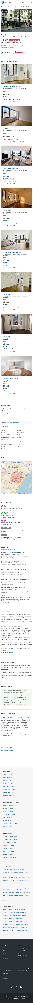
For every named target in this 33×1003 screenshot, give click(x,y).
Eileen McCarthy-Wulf (9, 99)
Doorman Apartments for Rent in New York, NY (14, 912)
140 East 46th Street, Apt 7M (11, 86)
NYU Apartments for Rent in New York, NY (13, 869)
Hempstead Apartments (9, 814)
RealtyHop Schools (6, 597)
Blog (19, 953)
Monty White (7, 181)
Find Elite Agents (22, 948)
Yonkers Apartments (8, 777)
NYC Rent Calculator (23, 956)
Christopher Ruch (8, 307)
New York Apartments (8, 774)
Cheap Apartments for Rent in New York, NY (14, 909)
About (4, 948)
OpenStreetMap (28, 493)
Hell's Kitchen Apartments (9, 848)
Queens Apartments (8, 811)
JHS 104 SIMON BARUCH (7, 561)
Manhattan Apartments (9, 805)
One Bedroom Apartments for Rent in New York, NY (16, 924)
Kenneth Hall (7, 223)
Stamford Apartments (8, 792)
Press (4, 950)
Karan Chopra (7, 391)
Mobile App (5, 973)
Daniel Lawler (7, 349)
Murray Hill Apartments (9, 851)
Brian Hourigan (10, 47)
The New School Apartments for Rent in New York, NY (16, 885)
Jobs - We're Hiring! (22, 970)
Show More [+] (6, 861)
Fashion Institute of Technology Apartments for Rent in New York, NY (16, 881)
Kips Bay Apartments (8, 854)
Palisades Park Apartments (9, 789)
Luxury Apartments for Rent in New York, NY (14, 918)
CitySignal (5, 978)
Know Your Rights (14, 422)
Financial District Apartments (10, 842)
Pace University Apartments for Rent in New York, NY (16, 877)
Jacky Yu (6, 265)
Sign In (30, 2)
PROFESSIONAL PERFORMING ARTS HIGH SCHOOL (14, 569)
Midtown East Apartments (7, 652)
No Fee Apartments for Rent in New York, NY (14, 921)
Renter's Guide (21, 950)
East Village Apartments (9, 845)
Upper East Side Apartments (10, 839)
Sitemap (5, 976)
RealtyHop (5, 958)
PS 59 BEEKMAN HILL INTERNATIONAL (11, 552)
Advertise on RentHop (23, 968)
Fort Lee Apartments (8, 780)
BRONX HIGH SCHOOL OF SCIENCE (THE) (11, 587)
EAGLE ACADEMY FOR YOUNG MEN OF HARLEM (13, 579)
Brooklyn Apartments (8, 808)
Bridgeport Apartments (8, 795)
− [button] (3, 465)
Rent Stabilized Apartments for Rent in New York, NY (16, 930)
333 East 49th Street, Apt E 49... (12, 252)
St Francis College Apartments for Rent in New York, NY (16, 892)
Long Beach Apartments (9, 786)
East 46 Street (7, 210)
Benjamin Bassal (8, 139)
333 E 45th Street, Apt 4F (10, 378)
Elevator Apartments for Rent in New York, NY (14, 915)
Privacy (4, 956)
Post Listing (22, 2)
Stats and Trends (7, 970)
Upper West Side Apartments (10, 836)
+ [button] (3, 463)
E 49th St (5, 128)
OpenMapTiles (21, 493)
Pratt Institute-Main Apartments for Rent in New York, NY (16, 896)
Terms (4, 953)
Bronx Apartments (7, 820)
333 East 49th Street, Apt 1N (11, 168)
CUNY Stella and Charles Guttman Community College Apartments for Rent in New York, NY (16, 888)
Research (5, 968)
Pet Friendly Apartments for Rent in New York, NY (15, 927)
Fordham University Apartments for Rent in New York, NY (16, 873)
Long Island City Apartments (10, 857)
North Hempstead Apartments (10, 823)
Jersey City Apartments (8, 783)
